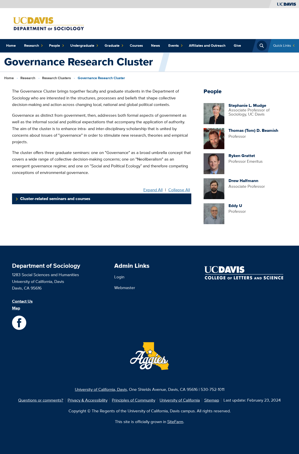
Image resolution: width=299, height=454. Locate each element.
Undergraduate (82, 45)
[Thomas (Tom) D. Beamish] (214, 138)
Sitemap (211, 400)
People (54, 45)
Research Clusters (56, 77)
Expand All (153, 190)
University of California (180, 400)
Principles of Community (133, 400)
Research (31, 45)
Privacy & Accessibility (87, 400)
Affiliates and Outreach (207, 45)
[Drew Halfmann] (214, 188)
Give (237, 45)
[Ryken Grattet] (214, 163)
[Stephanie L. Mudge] (214, 113)
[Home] (57, 23)
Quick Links (282, 45)
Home (11, 45)
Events (173, 45)
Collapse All (179, 190)
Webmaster (124, 288)
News (155, 45)
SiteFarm (175, 422)
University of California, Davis (101, 389)
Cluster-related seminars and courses (55, 199)
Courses (136, 45)
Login (119, 277)
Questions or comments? (40, 400)
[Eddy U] (214, 213)
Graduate (112, 45)
